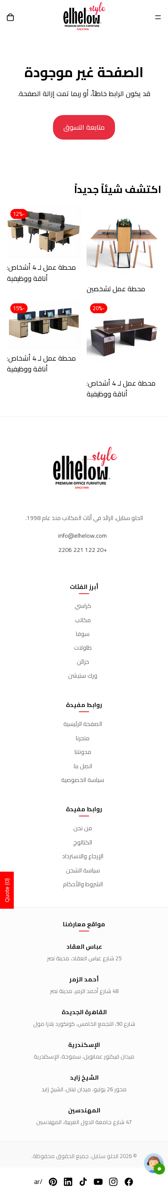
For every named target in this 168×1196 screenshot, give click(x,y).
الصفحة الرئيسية (82, 724)
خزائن (83, 662)
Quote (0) (6, 890)
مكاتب (83, 620)
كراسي (83, 605)
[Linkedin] (68, 1182)
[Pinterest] (53, 1182)
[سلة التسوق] (10, 17)
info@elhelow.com (82, 535)
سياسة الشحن (83, 870)
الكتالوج (82, 842)
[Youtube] (98, 1182)
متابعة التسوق (84, 127)
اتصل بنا (83, 766)
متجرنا (83, 738)
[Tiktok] (83, 1182)
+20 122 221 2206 (82, 549)
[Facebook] (129, 1182)
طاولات (83, 647)
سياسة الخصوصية (82, 780)
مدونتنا (83, 752)
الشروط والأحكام (83, 884)
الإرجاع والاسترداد (82, 856)
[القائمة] (158, 17)
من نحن (82, 828)
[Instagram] (113, 1182)
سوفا (83, 633)
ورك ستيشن (82, 675)
